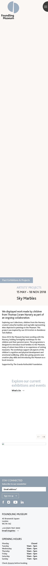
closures (10, 563)
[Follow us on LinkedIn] (22, 502)
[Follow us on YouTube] (15, 502)
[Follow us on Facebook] (3, 502)
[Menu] (45, 6)
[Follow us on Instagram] (9, 502)
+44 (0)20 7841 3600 (11, 528)
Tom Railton (7, 332)
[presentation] (43, 436)
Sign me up (9, 496)
